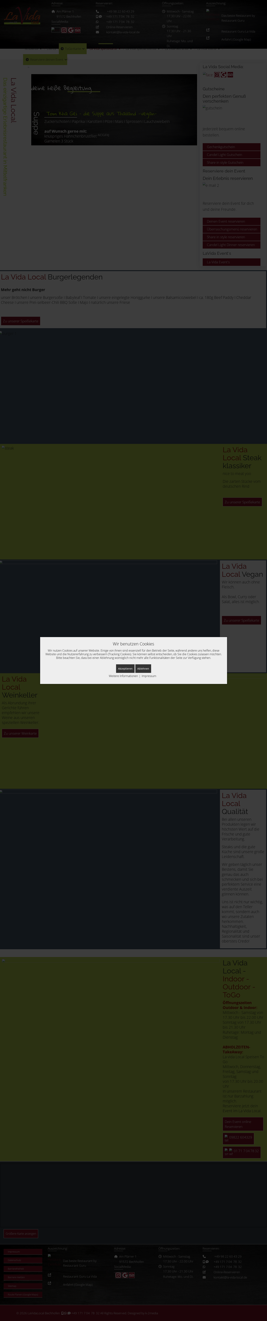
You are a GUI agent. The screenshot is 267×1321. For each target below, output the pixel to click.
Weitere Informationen (123, 676)
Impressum (149, 676)
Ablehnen (143, 668)
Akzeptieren (125, 668)
